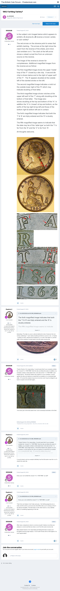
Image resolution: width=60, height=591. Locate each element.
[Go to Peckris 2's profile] (9, 314)
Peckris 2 (9, 309)
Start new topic (36, 23)
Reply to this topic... (16, 555)
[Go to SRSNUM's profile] (4, 17)
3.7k (10, 323)
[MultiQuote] (18, 303)
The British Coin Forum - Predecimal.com (18, 2)
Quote (21, 303)
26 (10, 44)
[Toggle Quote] (19, 313)
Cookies (33, 585)
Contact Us (27, 585)
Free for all (19, 18)
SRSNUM (11, 16)
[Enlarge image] (35, 155)
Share (43, 17)
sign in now (37, 549)
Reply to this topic (51, 23)
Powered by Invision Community (30, 588)
